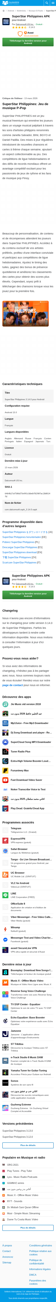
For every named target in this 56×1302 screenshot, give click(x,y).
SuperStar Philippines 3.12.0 (17, 1137)
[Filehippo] (10, 3)
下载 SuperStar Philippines (16, 557)
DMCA (32, 1275)
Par (23, 24)
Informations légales (40, 1269)
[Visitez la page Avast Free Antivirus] (28, 34)
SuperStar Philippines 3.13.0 (17, 1131)
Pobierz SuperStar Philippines (18, 542)
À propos (7, 1245)
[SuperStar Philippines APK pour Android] (6, 21)
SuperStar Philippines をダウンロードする (25, 532)
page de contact (12, 685)
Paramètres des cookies (37, 1282)
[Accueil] (3, 10)
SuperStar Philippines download (19, 552)
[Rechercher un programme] (47, 3)
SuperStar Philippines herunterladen (21, 537)
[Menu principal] (53, 3)
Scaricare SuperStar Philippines (19, 562)
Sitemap (6, 1262)
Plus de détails (28, 1145)
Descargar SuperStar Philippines (19, 547)
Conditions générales (40, 1245)
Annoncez (7, 1257)
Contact (6, 1251)
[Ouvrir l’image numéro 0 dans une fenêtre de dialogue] (25, 314)
